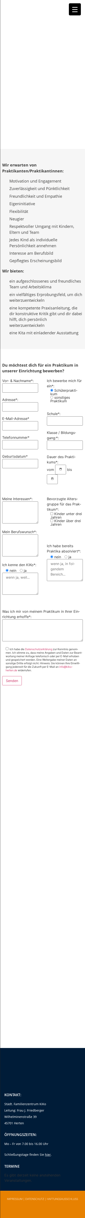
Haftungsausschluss (62, 1199)
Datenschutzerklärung (38, 649)
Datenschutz (34, 1199)
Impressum (14, 1199)
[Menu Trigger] (75, 9)
